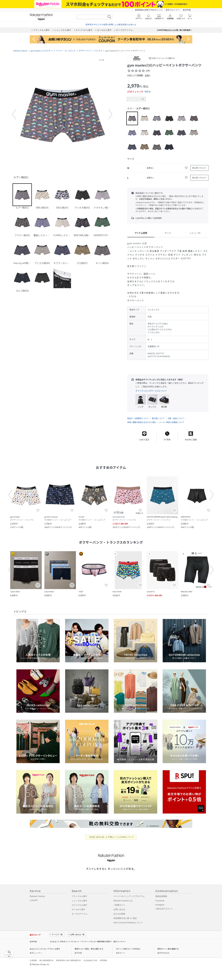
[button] (62, 114)
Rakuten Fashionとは (123, 900)
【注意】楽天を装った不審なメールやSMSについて (111, 837)
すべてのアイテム (79, 914)
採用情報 (103, 960)
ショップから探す (79, 900)
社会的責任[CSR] (90, 960)
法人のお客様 (119, 914)
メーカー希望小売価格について (171, 422)
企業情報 (33, 960)
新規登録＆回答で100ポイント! (149, 10)
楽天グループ (171, 10)
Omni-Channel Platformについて (128, 922)
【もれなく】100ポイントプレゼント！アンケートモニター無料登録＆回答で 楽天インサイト (87, 941)
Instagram (159, 904)
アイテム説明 (141, 232)
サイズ (168, 232)
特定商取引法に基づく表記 (125, 918)
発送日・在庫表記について (138, 418)
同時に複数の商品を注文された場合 (141, 422)
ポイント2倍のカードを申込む (128, 949)
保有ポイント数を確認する (168, 949)
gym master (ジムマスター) (42, 50)
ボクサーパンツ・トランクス (90, 50)
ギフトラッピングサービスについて (151, 390)
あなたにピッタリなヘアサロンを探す (45, 949)
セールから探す (78, 909)
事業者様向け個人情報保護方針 (68, 960)
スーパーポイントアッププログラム (129, 896)
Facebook (159, 900)
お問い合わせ (119, 909)
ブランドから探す (79, 896)
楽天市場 (187, 10)
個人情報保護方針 (46, 960)
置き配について (158, 418)
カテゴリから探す (79, 905)
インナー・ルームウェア (66, 50)
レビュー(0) (194, 232)
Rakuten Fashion (20, 50)
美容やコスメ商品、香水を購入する (89, 949)
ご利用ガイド (119, 905)
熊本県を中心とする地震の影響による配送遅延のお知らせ (111, 24)
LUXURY (34, 900)
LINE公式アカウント (164, 909)
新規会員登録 (161, 896)
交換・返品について (176, 418)
